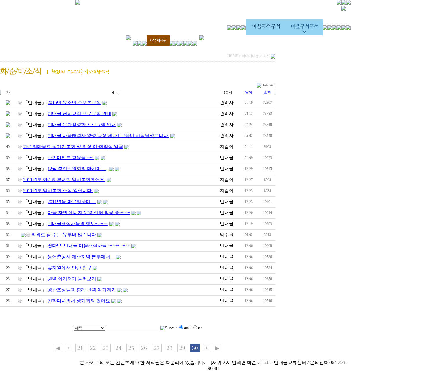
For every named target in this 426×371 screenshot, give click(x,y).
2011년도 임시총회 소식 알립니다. (58, 190)
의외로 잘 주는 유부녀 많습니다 (63, 234)
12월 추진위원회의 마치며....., (78, 168)
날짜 (248, 92)
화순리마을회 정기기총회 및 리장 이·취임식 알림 (73, 146)
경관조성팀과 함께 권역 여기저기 (82, 289)
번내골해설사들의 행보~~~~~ (78, 223)
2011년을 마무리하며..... (72, 201)
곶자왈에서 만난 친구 (70, 267)
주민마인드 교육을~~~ (71, 157)
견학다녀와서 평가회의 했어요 (79, 300)
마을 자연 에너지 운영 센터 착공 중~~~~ (89, 212)
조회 (267, 92)
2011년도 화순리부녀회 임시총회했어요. (64, 179)
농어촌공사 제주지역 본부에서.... (81, 256)
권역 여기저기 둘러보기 (72, 278)
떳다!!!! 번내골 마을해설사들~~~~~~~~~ (89, 245)
